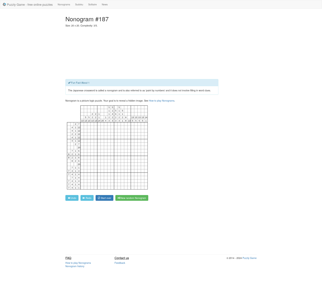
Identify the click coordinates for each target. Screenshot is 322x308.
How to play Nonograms (161, 100)
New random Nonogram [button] (133, 198)
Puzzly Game (250, 258)
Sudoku (79, 4)
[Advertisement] (161, 53)
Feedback (120, 262)
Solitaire (92, 4)
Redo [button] (88, 198)
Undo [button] (73, 198)
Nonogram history (74, 266)
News (105, 4)
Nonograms (64, 4)
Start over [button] (105, 198)
